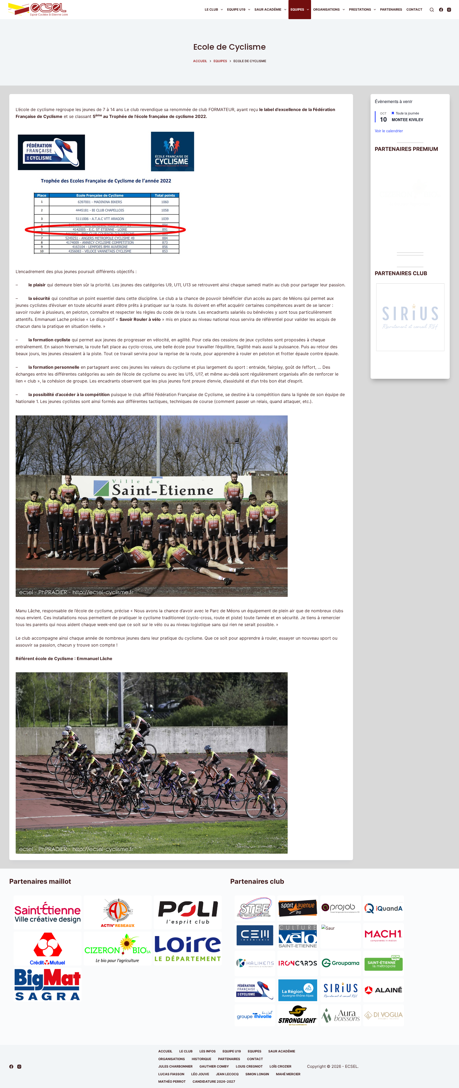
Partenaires (391, 9)
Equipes (297, 9)
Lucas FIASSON (171, 1074)
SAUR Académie (267, 9)
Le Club (211, 9)
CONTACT (255, 1059)
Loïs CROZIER (280, 1066)
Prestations (360, 9)
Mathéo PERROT (172, 1081)
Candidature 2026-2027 (214, 1081)
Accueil (165, 1051)
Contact (414, 9)
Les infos (207, 1051)
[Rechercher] (432, 10)
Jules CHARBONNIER (175, 1066)
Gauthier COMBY (214, 1066)
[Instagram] (449, 10)
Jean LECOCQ (227, 1074)
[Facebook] (441, 10)
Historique (201, 1059)
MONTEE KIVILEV (407, 119)
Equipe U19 (236, 9)
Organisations (326, 9)
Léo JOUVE (200, 1074)
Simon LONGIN (257, 1074)
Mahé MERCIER (288, 1074)
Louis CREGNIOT (249, 1066)
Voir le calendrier (389, 130)
